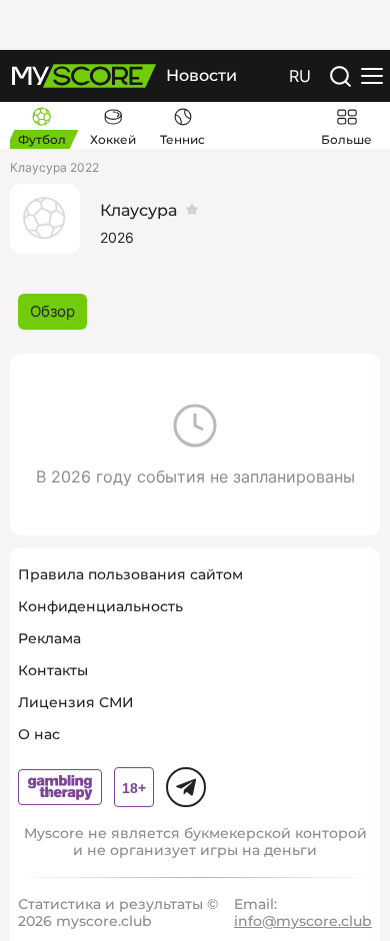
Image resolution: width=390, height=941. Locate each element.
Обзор (52, 311)
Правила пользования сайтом (130, 574)
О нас (39, 734)
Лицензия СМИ (76, 702)
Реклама (49, 638)
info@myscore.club (303, 921)
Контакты (53, 670)
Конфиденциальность (100, 606)
